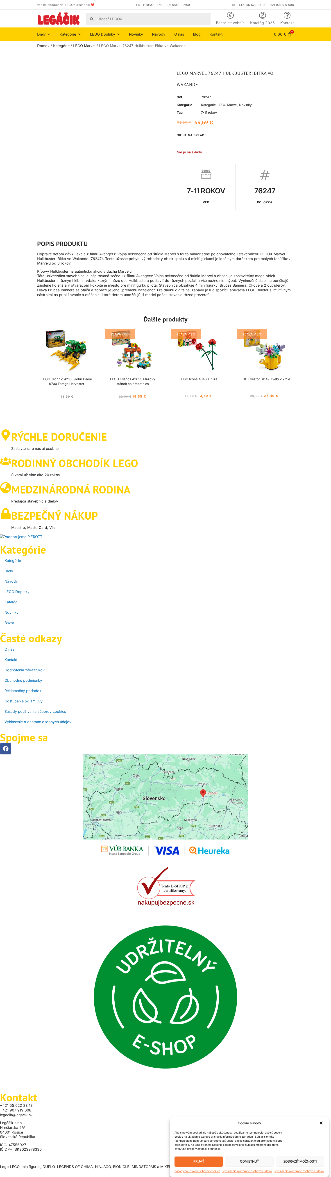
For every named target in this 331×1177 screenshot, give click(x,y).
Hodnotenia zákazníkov (25, 670)
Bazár (9, 622)
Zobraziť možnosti (300, 1161)
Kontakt (287, 22)
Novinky (136, 34)
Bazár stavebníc (230, 22)
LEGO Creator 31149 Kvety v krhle (264, 379)
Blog (197, 34)
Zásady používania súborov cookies (197, 1171)
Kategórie (61, 45)
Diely (9, 571)
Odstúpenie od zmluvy (24, 701)
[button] (321, 1123)
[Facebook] (5, 748)
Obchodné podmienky (23, 680)
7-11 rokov (209, 112)
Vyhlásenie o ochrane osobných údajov (247, 1171)
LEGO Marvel (84, 45)
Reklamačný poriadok (23, 690)
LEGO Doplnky (17, 591)
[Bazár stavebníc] (230, 15)
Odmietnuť (249, 1161)
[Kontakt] (287, 15)
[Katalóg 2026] (262, 15)
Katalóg (11, 602)
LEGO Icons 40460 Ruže (198, 379)
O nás (179, 34)
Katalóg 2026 (262, 22)
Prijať (198, 1161)
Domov (43, 45)
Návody (158, 34)
